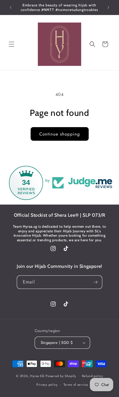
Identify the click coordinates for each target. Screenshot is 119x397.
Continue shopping (59, 134)
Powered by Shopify (61, 375)
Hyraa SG (37, 375)
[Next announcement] (108, 7)
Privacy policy (47, 384)
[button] (11, 44)
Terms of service (76, 384)
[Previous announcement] (10, 7)
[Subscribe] (95, 282)
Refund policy (92, 376)
